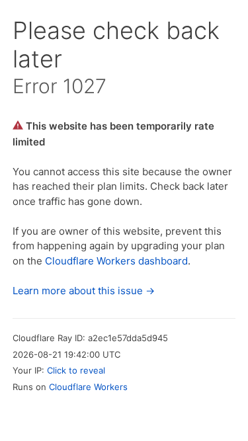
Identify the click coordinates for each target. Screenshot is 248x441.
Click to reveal (76, 370)
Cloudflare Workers (88, 386)
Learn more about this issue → (84, 290)
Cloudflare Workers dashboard (116, 261)
